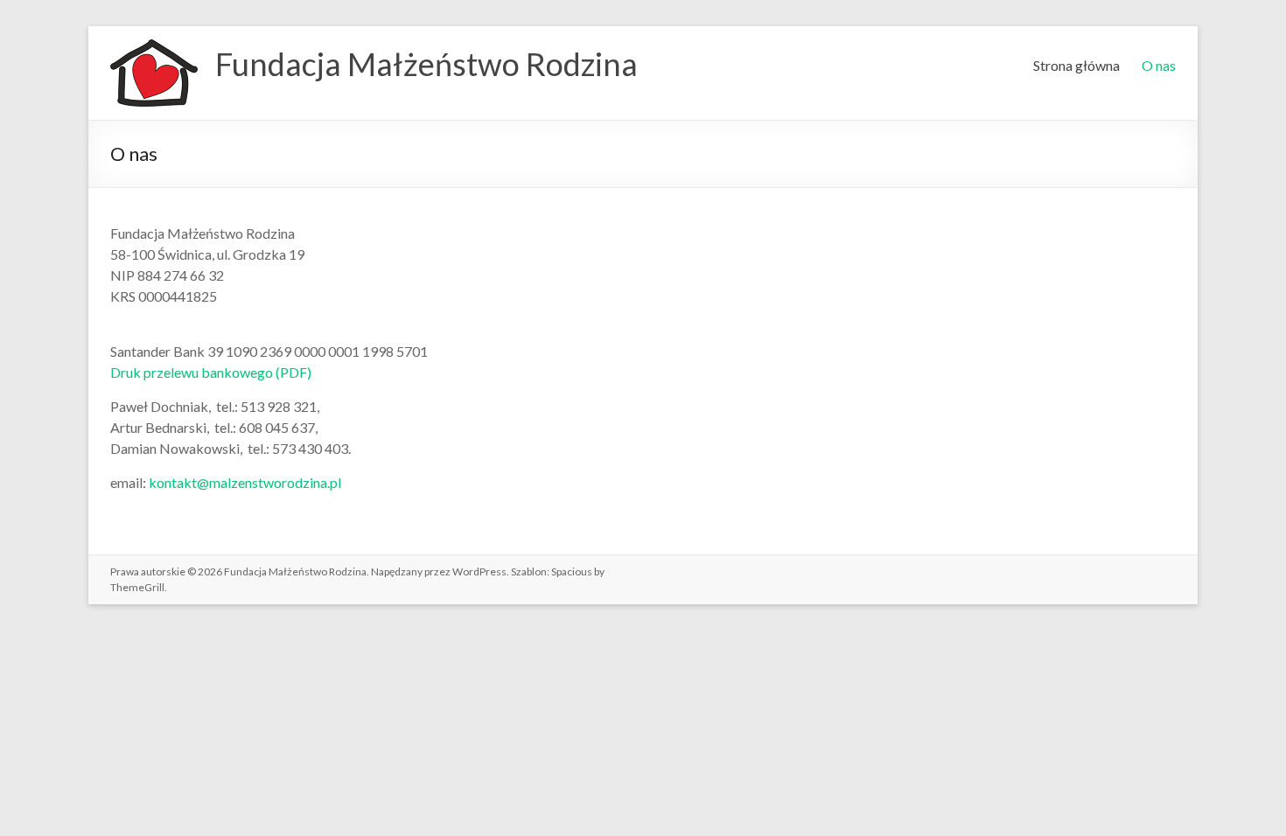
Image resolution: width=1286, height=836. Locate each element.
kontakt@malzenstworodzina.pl (245, 482)
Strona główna (1076, 65)
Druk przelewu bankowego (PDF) (210, 372)
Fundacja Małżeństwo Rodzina (426, 64)
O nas (1159, 65)
